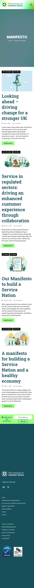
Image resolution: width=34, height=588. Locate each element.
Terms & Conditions (8, 524)
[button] (31, 5)
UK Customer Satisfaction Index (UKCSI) (13, 503)
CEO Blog (5, 254)
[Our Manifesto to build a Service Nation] (17, 263)
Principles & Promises (8, 530)
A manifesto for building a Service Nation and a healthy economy (16, 367)
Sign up (23, 421)
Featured (16, 72)
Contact (4, 515)
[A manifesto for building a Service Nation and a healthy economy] (17, 338)
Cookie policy (6, 538)
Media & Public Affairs (8, 506)
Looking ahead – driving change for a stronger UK (15, 107)
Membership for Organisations (11, 500)
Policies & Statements (8, 532)
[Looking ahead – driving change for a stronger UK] (17, 81)
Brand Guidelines (7, 509)
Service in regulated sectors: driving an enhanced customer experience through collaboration (15, 198)
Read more (8, 143)
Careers (4, 512)
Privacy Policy (6, 535)
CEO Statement (7, 72)
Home (3, 497)
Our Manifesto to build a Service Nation (17, 287)
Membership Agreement (9, 527)
